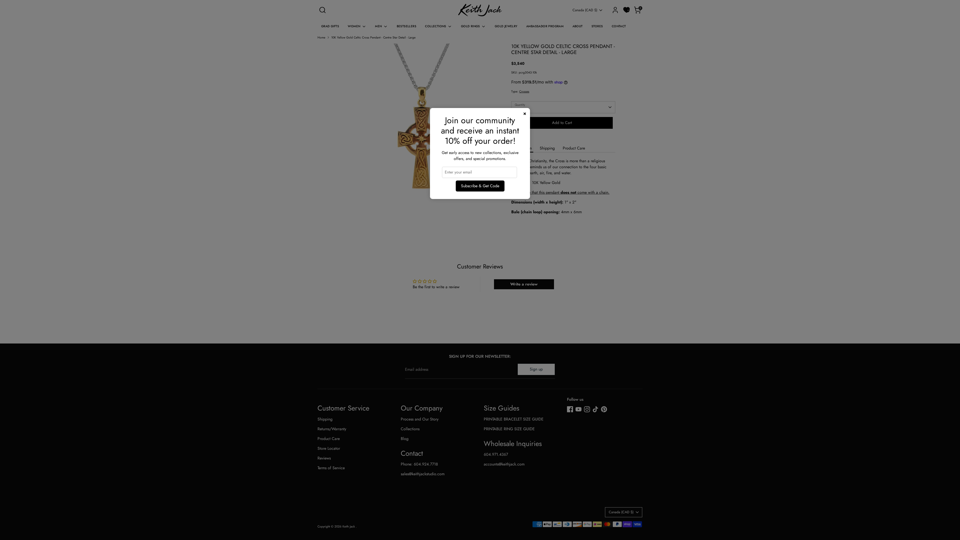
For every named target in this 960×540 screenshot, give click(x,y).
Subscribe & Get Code (480, 186)
